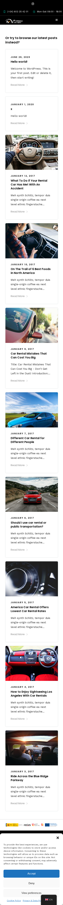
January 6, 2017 (22, 517)
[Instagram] (33, 4)
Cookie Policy (14, 900)
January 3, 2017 (22, 771)
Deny (32, 883)
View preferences (31, 892)
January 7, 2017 (22, 433)
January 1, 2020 (22, 104)
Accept (31, 873)
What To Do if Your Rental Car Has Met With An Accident (29, 185)
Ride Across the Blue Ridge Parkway (29, 778)
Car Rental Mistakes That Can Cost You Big (29, 355)
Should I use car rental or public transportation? (28, 525)
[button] (57, 838)
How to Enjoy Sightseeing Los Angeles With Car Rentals (31, 694)
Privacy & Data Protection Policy (39, 900)
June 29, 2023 (20, 57)
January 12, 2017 (23, 175)
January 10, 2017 (23, 264)
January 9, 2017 (22, 348)
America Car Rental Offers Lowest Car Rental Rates (30, 609)
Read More (18, 85)
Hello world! (19, 62)
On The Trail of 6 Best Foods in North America (31, 271)
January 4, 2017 (22, 686)
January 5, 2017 (22, 602)
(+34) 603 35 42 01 (17, 11)
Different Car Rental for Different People (28, 440)
